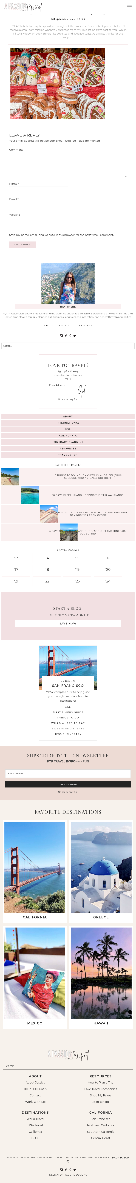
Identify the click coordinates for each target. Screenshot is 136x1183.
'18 (47, 569)
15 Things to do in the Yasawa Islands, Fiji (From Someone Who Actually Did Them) (88, 476)
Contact (86, 325)
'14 (47, 558)
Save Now (68, 623)
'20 (107, 569)
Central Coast (100, 1138)
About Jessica (35, 1082)
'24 (107, 581)
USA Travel (35, 1125)
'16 (108, 558)
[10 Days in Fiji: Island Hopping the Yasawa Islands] (30, 495)
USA (68, 429)
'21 (16, 581)
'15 (77, 558)
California (68, 435)
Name (14, 183)
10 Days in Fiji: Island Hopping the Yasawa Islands (87, 495)
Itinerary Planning (68, 442)
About (48, 325)
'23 (77, 581)
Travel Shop (68, 455)
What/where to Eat (68, 723)
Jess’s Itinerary (68, 734)
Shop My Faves (100, 1095)
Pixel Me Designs (75, 1174)
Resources (68, 448)
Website (14, 214)
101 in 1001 (66, 325)
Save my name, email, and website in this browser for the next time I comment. (61, 235)
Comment (16, 149)
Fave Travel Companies (100, 1089)
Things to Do (68, 717)
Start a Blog (100, 1102)
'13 (16, 558)
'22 (46, 581)
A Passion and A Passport (23, 6)
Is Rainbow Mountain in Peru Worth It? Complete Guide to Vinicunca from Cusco (88, 513)
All (68, 706)
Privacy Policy (99, 1157)
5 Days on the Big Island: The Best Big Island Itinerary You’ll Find (88, 532)
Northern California (100, 1125)
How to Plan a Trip (100, 1082)
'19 (77, 569)
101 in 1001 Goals (35, 1089)
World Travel (35, 1119)
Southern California (100, 1131)
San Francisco (100, 1119)
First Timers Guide (68, 712)
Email (14, 199)
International (68, 423)
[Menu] (129, 5)
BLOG (35, 1138)
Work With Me (35, 1102)
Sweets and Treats (68, 728)
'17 (16, 569)
